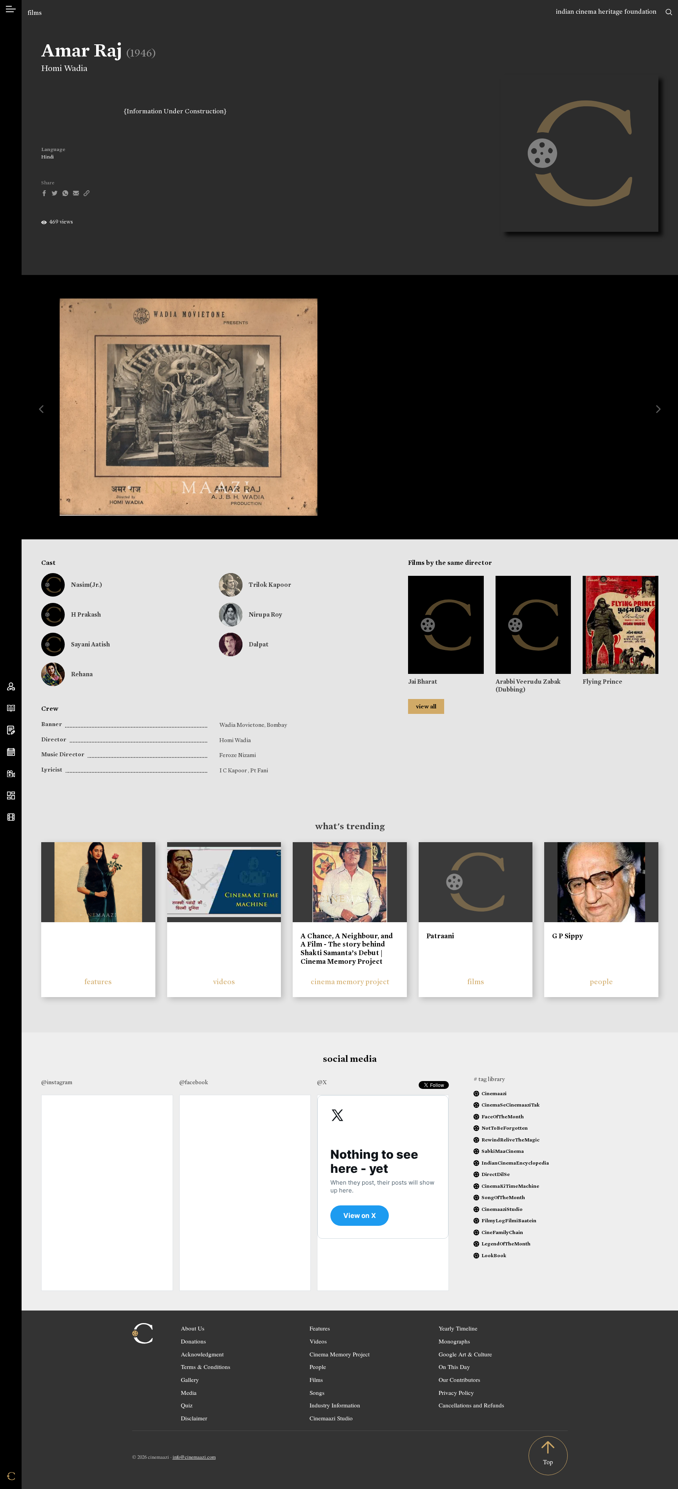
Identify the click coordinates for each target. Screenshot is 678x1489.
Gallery (190, 1379)
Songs (317, 1392)
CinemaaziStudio (502, 1209)
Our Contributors (459, 1379)
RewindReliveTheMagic (510, 1140)
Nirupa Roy (265, 614)
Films (316, 1379)
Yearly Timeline (458, 1328)
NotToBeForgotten (504, 1128)
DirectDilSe (495, 1174)
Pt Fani (259, 770)
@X (322, 1082)
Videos (318, 1341)
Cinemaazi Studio (331, 1418)
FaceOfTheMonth (502, 1116)
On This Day (454, 1367)
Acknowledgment (202, 1354)
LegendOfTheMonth (505, 1244)
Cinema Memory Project (340, 1354)
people (601, 981)
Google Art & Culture (465, 1354)
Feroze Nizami (237, 755)
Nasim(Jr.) (86, 584)
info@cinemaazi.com (194, 1456)
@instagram (56, 1082)
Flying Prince (602, 681)
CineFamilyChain (502, 1232)
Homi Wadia (64, 68)
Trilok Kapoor (270, 584)
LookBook (493, 1255)
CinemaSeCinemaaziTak (510, 1105)
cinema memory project (350, 981)
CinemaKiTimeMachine (510, 1186)
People (318, 1367)
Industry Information (335, 1405)
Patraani (440, 936)
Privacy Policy (456, 1392)
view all (426, 706)
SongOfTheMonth (503, 1197)
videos (224, 981)
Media (189, 1392)
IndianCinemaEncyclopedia (515, 1163)
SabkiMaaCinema (502, 1151)
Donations (193, 1341)
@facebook (193, 1082)
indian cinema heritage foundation (606, 11)
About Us (192, 1328)
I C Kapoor (233, 770)
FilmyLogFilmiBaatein (508, 1220)
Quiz (187, 1405)
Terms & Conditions (205, 1367)
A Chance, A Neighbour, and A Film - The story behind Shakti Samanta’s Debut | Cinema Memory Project (347, 949)
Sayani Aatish (90, 644)
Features (320, 1328)
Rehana (82, 674)
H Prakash (86, 614)
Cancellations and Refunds (471, 1405)
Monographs (454, 1341)
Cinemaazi (494, 1093)
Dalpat (259, 644)
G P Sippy (567, 936)
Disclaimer (194, 1418)
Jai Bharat (422, 681)
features (98, 981)
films (34, 13)
